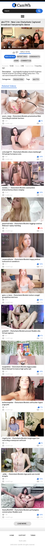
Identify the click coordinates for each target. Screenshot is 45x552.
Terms (32, 535)
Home (12, 535)
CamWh (20, 544)
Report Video (22, 56)
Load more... (22, 524)
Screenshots (35, 56)
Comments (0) (26, 61)
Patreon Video (18, 79)
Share (16, 61)
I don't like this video (17, 52)
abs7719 (36, 79)
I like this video (14, 52)
